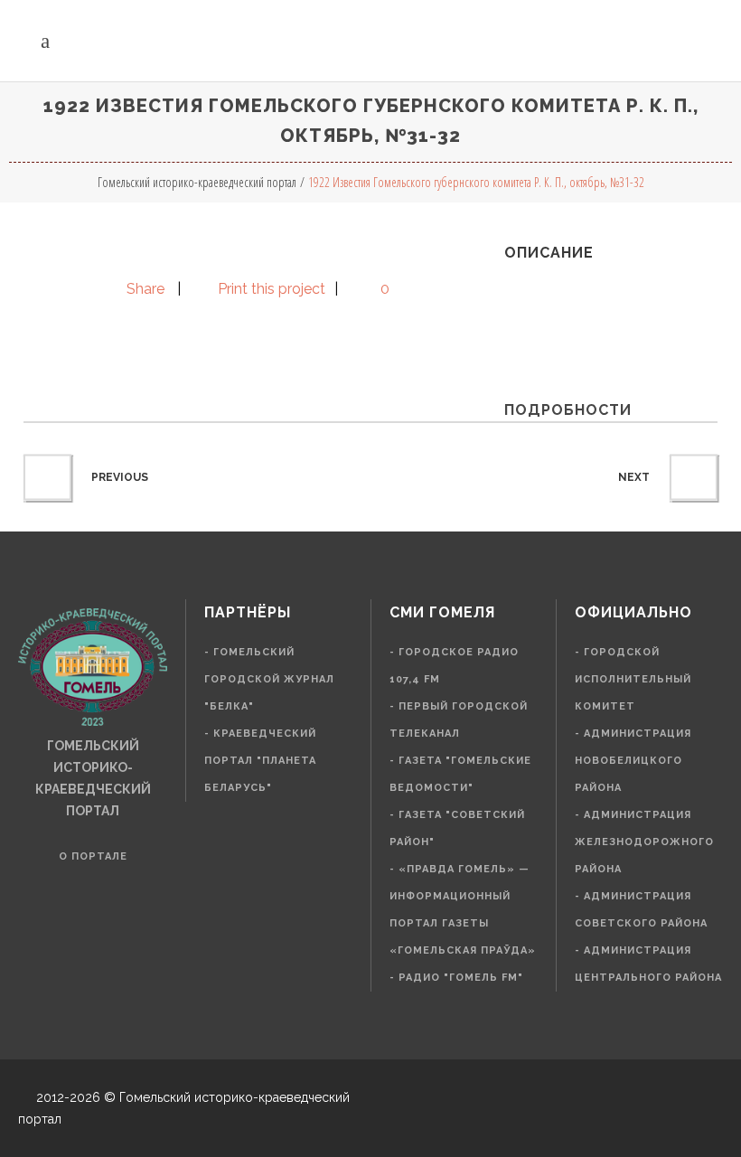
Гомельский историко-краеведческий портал (197, 182)
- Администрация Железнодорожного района (644, 842)
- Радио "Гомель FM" (456, 977)
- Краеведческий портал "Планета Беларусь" (260, 761)
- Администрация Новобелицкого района (633, 761)
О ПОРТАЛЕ (93, 856)
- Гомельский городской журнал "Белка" (269, 679)
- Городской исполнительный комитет (633, 679)
